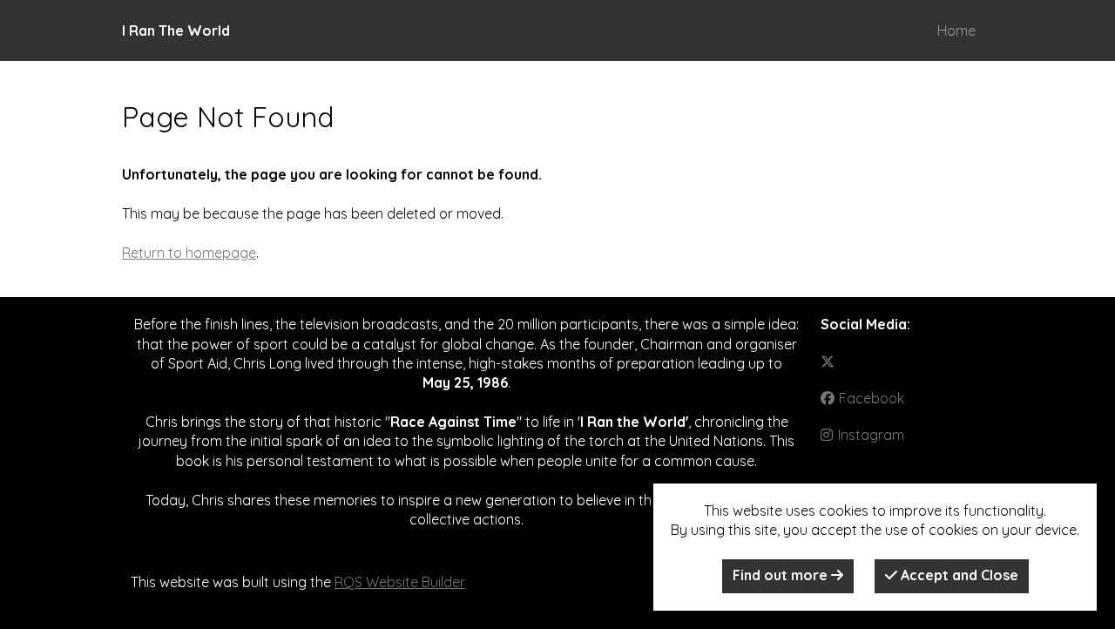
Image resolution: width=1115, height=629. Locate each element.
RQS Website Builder (399, 582)
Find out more (782, 575)
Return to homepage (189, 252)
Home (956, 30)
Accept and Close (957, 575)
